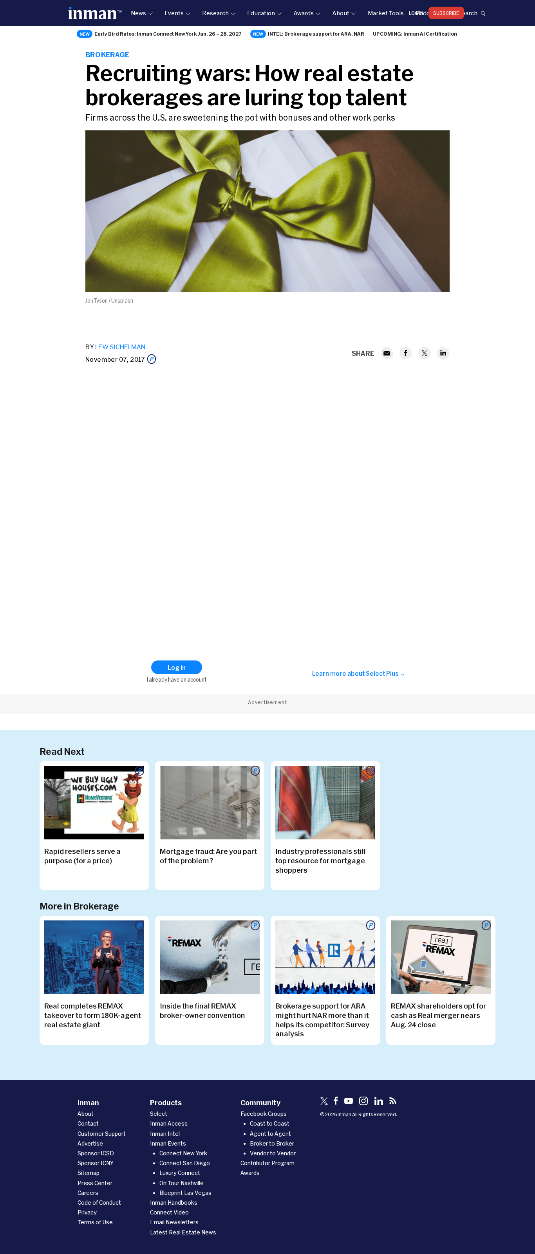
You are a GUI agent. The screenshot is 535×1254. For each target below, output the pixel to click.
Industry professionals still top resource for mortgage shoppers (320, 860)
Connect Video (169, 1212)
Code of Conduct (99, 1202)
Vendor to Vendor (273, 1153)
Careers (88, 1192)
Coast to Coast (269, 1123)
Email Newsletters (174, 1222)
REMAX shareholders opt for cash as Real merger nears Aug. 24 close (438, 1015)
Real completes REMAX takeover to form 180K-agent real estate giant (92, 1015)
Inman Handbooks (173, 1202)
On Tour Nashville (181, 1183)
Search (467, 12)
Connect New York (183, 1153)
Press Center (95, 1183)
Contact (88, 1123)
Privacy (87, 1212)
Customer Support (102, 1133)
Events (174, 12)
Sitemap (88, 1172)
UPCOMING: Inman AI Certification (415, 34)
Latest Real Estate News (183, 1232)
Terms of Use (95, 1222)
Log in (416, 13)
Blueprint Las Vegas (185, 1192)
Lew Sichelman (120, 346)
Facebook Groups (263, 1113)
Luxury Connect (179, 1172)
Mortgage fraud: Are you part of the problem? (208, 856)
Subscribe (446, 13)
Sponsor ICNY (96, 1163)
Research (215, 12)
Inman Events (168, 1143)
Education (261, 12)
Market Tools (386, 12)
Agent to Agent (270, 1133)
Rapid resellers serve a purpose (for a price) (82, 856)
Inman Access (169, 1123)
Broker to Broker (272, 1143)
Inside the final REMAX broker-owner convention (202, 1010)
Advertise (90, 1143)
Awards (303, 12)
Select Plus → (385, 673)
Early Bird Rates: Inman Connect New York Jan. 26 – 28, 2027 (168, 34)
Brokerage (107, 54)
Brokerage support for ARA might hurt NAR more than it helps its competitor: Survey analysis (322, 1019)
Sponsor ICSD (96, 1153)
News (138, 12)
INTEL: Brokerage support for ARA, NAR (316, 34)
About (340, 12)
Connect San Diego (184, 1163)
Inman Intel (165, 1133)
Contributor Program (267, 1163)
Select (158, 1113)
